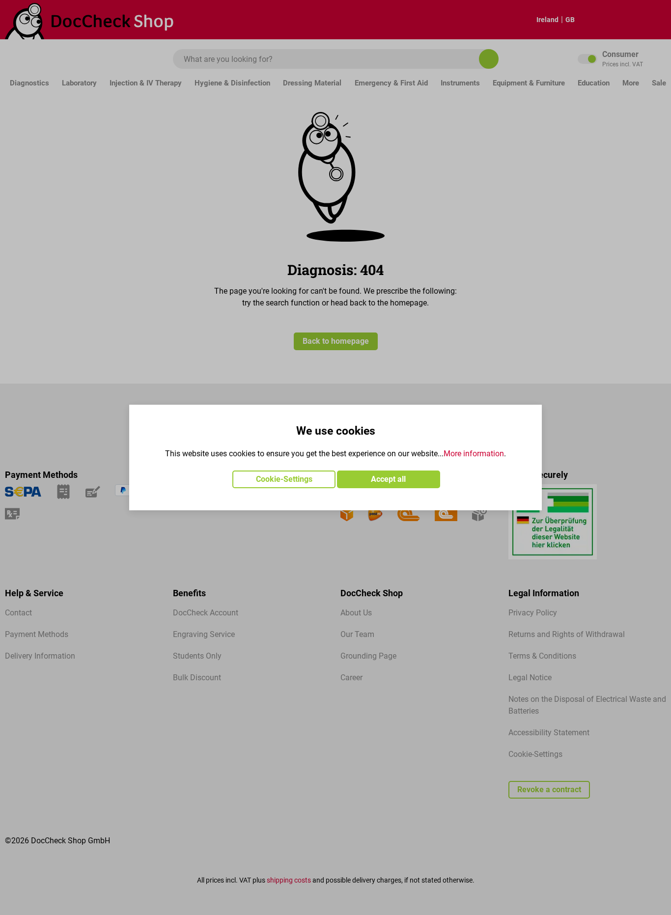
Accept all (388, 479)
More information (474, 453)
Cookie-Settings (284, 479)
